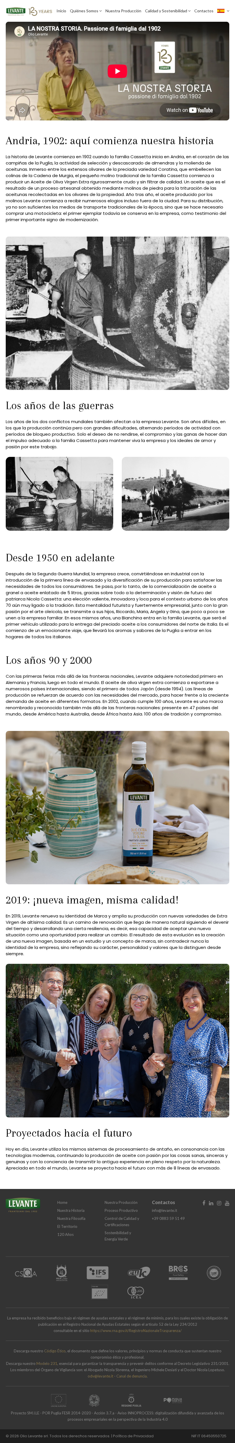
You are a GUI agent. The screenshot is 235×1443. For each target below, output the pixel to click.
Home (62, 1202)
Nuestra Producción (123, 10)
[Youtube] (227, 1203)
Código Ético (55, 1351)
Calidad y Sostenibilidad (166, 10)
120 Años (65, 1234)
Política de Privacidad (133, 1436)
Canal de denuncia (131, 1376)
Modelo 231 (46, 1363)
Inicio (61, 10)
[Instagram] (219, 1203)
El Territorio (67, 1226)
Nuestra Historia (71, 1210)
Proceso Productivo (121, 1210)
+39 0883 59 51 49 (168, 1218)
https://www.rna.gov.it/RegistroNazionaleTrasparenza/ (136, 1330)
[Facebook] (203, 1203)
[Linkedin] (211, 1203)
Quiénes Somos (84, 10)
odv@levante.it (100, 1376)
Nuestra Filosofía (71, 1218)
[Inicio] (29, 10)
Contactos (204, 10)
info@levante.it (164, 1210)
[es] (223, 10)
